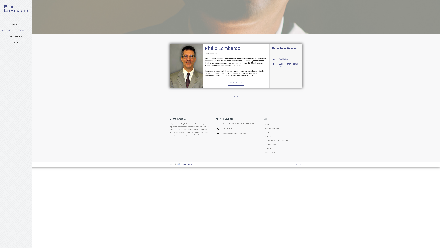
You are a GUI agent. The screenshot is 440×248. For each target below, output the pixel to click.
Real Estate (283, 59)
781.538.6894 (227, 129)
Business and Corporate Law (278, 140)
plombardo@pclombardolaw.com (234, 133)
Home (16, 25)
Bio (269, 132)
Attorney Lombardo (16, 31)
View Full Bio (236, 83)
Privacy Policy (270, 152)
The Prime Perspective (187, 164)
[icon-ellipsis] (236, 97)
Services (16, 36)
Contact (16, 42)
